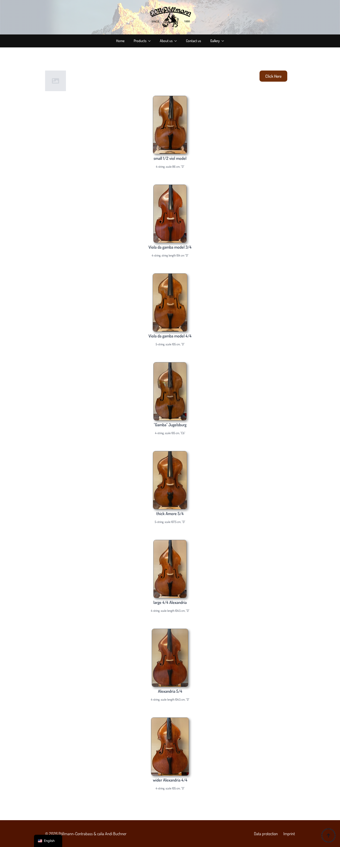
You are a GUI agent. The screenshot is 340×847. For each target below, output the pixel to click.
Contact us (193, 40)
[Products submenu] (150, 40)
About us (166, 40)
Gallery (215, 40)
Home (120, 40)
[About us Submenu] (177, 40)
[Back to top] (328, 835)
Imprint (289, 833)
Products (140, 40)
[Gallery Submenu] (224, 40)
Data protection (266, 833)
